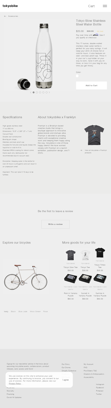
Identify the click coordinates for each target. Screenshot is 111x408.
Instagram (100, 384)
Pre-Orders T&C (90, 371)
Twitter (99, 394)
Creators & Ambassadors (94, 374)
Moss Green (35, 311)
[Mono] (26, 276)
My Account (88, 364)
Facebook (100, 388)
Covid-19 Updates (14, 397)
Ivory (6, 311)
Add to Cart (91, 85)
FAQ (85, 367)
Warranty (10, 391)
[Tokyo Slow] (77, 76)
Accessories (11, 16)
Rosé (45, 311)
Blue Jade (23, 311)
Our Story (66, 364)
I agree (65, 380)
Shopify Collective (69, 371)
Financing (10, 394)
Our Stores (66, 367)
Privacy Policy (15, 383)
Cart (91, 6)
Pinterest (99, 391)
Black (13, 311)
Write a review (55, 224)
